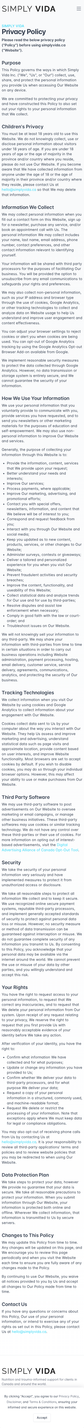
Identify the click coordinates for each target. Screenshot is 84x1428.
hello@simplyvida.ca (19, 189)
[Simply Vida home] (29, 8)
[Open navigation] (78, 8)
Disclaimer (14, 1402)
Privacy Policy (69, 1396)
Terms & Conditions (42, 1402)
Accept (42, 1417)
